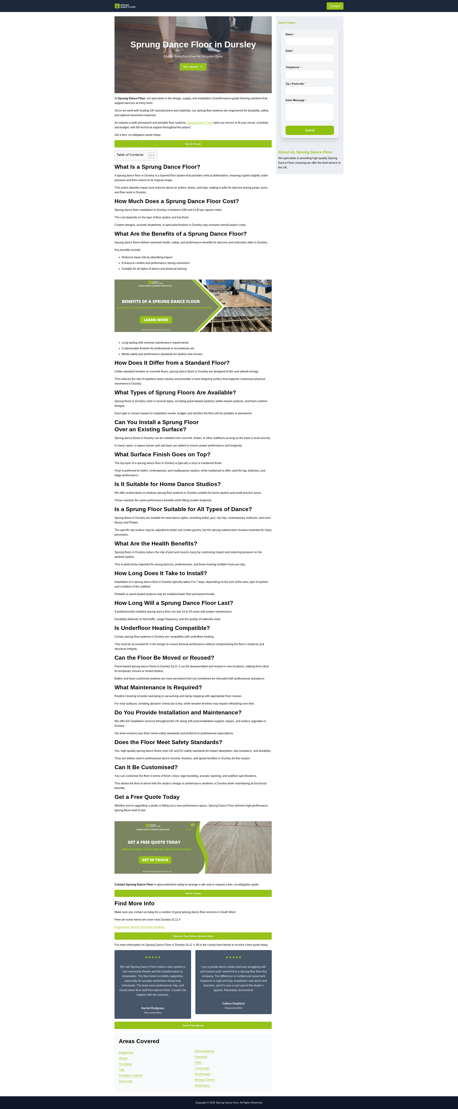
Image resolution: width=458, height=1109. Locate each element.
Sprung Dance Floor (200, 122)
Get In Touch (193, 143)
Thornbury (146, 927)
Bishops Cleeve (205, 1079)
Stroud (134, 927)
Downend (201, 1056)
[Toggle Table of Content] (149, 155)
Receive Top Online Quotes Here (193, 936)
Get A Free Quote (193, 1025)
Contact (335, 6)
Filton (198, 1062)
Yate (122, 1069)
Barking (159, 927)
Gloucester (126, 1081)
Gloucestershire (205, 1051)
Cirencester (202, 1068)
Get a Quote (190, 66)
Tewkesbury (202, 1085)
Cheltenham (202, 1074)
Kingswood (121, 927)
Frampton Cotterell (130, 1075)
